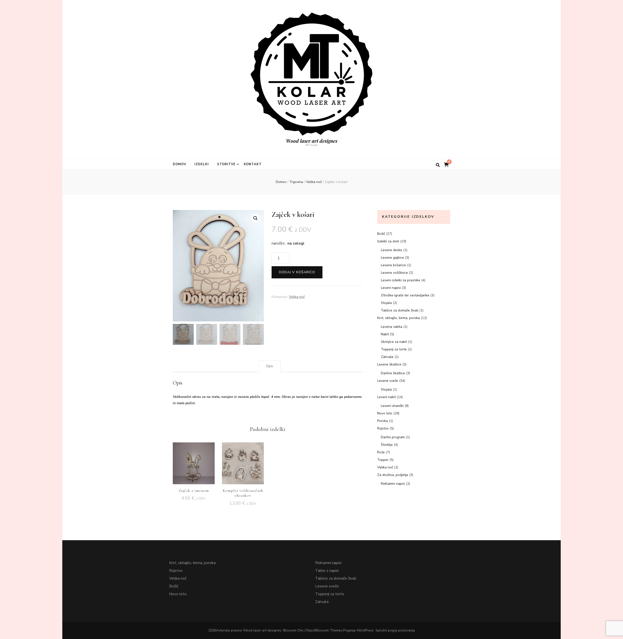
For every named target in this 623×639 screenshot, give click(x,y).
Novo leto (384, 413)
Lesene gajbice (392, 257)
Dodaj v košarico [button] (194, 459)
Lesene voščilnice (394, 272)
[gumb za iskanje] (438, 165)
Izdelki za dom (388, 241)
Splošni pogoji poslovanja (395, 630)
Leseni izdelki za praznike (400, 280)
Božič (381, 233)
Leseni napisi (391, 287)
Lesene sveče (387, 380)
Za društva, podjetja (392, 475)
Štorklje (387, 444)
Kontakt (253, 164)
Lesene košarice (393, 265)
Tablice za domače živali (399, 310)
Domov (179, 164)
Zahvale (387, 357)
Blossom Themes (329, 630)
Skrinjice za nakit (394, 341)
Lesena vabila (391, 326)
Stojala (386, 303)
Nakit (385, 334)
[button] (255, 218)
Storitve (226, 164)
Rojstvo (383, 428)
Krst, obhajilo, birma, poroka (398, 318)
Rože (381, 452)
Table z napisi (327, 570)
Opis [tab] (269, 366)
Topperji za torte (394, 349)
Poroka (382, 421)
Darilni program (393, 437)
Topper (382, 459)
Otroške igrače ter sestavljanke (405, 295)
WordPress (365, 630)
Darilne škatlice (393, 373)
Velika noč (297, 296)
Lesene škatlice (389, 364)
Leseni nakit (386, 397)
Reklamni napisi (393, 483)
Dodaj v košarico (297, 272)
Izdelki (201, 164)
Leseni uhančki (392, 405)
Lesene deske (391, 250)
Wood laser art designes (311, 140)
